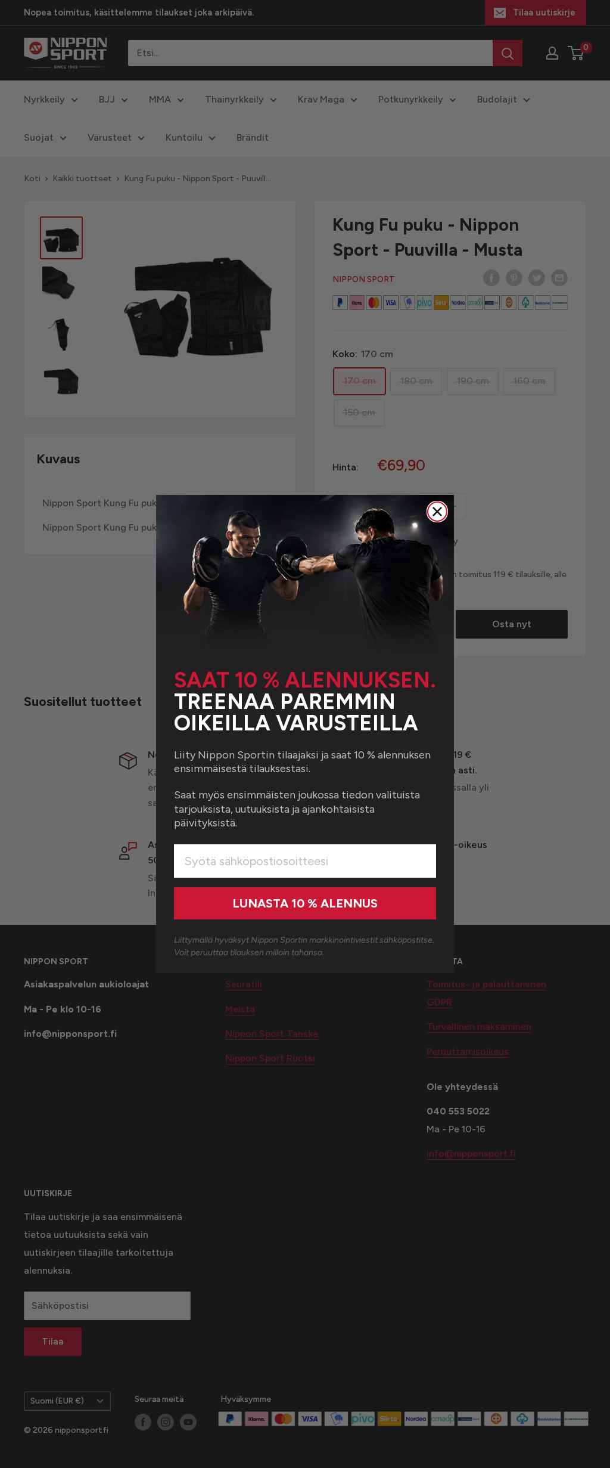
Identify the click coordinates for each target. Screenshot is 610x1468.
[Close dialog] (437, 511)
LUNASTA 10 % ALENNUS (305, 903)
